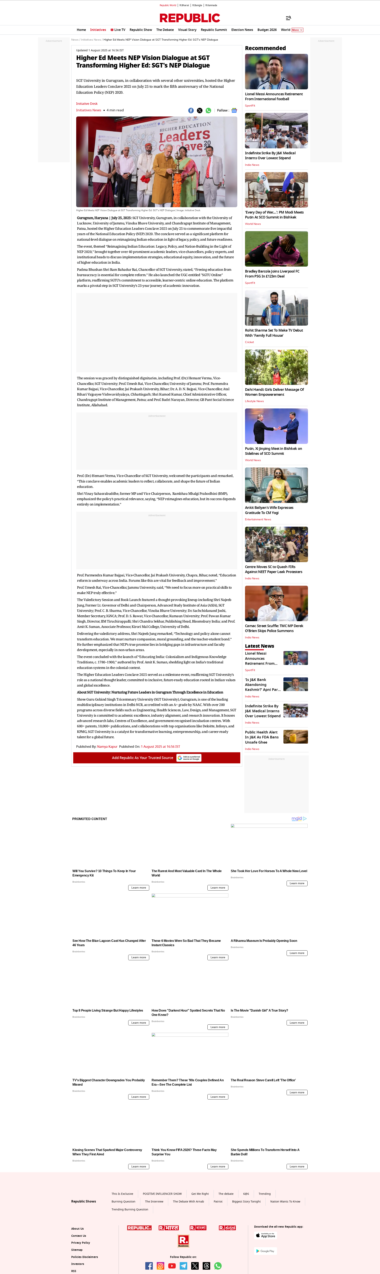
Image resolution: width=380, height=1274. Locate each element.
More (295, 30)
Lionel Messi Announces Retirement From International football (274, 97)
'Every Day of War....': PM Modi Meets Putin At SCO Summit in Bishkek (274, 215)
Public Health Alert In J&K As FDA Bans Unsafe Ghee (262, 737)
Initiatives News (88, 110)
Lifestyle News (254, 401)
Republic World (168, 5)
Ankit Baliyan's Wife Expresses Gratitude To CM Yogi (269, 510)
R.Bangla (197, 5)
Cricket (249, 342)
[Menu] (286, 17)
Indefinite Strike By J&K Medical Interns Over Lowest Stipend (270, 156)
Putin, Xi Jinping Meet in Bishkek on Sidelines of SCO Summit (273, 451)
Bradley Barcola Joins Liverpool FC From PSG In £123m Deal (272, 274)
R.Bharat (184, 5)
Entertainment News (258, 519)
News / (75, 39)
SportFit (250, 105)
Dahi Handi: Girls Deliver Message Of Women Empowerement (274, 392)
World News (253, 224)
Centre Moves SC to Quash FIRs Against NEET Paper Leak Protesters (273, 569)
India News (252, 165)
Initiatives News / (92, 39)
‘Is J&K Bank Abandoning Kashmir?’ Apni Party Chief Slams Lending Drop (263, 689)
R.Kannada (211, 5)
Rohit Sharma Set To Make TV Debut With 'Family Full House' (274, 333)
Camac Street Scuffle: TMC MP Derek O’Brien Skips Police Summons (274, 628)
